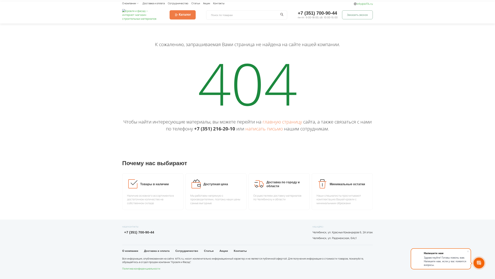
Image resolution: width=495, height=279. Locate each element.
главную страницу (282, 121)
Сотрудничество (178, 3)
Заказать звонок (357, 15)
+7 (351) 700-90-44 (317, 13)
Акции (206, 3)
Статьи (195, 3)
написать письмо (264, 128)
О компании (129, 3)
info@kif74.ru (365, 4)
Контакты (218, 3)
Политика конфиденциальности (141, 268)
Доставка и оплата (154, 3)
